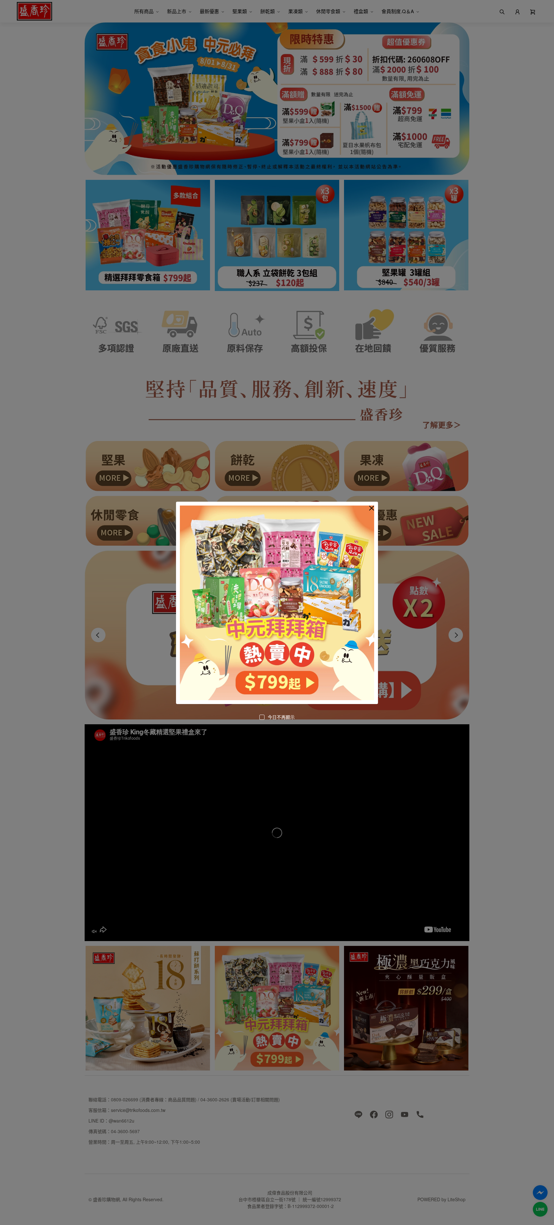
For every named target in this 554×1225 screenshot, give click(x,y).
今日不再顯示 (281, 717)
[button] (371, 508)
